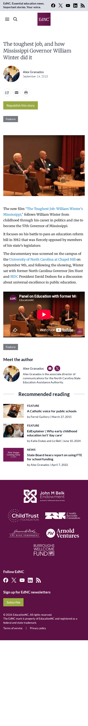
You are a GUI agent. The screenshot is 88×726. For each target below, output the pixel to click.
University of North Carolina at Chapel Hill (42, 259)
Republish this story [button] (21, 105)
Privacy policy (38, 628)
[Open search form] (15, 19)
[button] (16, 92)
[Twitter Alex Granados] (57, 368)
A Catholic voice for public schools (52, 411)
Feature (11, 119)
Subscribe (13, 602)
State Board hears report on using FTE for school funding (54, 457)
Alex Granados (33, 72)
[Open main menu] (7, 19)
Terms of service (13, 628)
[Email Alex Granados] (50, 368)
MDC (14, 276)
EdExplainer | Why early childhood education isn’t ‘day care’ (52, 433)
